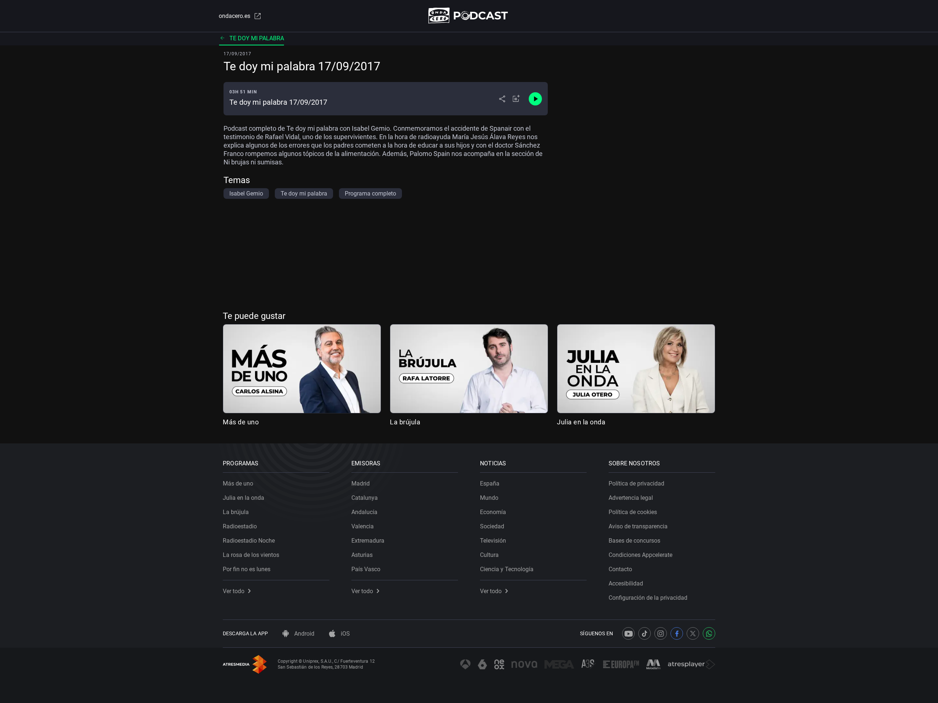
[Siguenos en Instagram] (660, 633)
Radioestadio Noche (249, 540)
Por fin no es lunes (246, 569)
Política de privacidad (636, 483)
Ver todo (233, 591)
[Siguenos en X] (693, 633)
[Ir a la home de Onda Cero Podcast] (469, 15)
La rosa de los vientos (251, 554)
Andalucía (364, 512)
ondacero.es (234, 15)
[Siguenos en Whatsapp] (709, 633)
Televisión (493, 540)
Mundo (489, 497)
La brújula (405, 422)
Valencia (362, 526)
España (489, 483)
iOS (344, 633)
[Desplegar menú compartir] (502, 99)
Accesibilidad (626, 583)
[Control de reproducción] (535, 98)
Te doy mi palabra (256, 38)
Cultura (489, 554)
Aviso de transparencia (638, 526)
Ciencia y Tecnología (506, 569)
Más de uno (241, 422)
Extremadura (367, 540)
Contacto (620, 569)
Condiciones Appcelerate (640, 554)
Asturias (362, 554)
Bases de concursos (634, 540)
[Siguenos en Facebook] (677, 633)
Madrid (360, 483)
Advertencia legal (631, 497)
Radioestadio (240, 526)
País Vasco (365, 569)
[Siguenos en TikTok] (644, 633)
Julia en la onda (581, 422)
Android (303, 633)
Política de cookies (633, 512)
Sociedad (492, 526)
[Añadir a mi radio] (516, 99)
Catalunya (364, 497)
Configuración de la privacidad (648, 597)
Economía (493, 512)
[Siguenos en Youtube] (628, 633)
